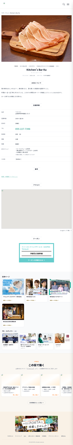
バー (57, 66)
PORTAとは (10, 436)
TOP (2, 13)
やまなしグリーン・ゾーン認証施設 (45, 66)
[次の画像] (69, 38)
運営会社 (63, 436)
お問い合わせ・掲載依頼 (34, 436)
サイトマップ (18, 436)
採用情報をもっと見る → (37, 403)
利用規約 (44, 436)
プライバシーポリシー (53, 436)
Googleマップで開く (65, 230)
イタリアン (31, 66)
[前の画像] (4, 38)
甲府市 (16, 66)
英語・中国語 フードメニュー (9, 176)
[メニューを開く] (68, 4)
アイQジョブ (30, 369)
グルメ (7, 13)
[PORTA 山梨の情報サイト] (9, 4)
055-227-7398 (22, 128)
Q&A (25, 436)
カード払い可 (23, 66)
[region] (36, 38)
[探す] (63, 4)
